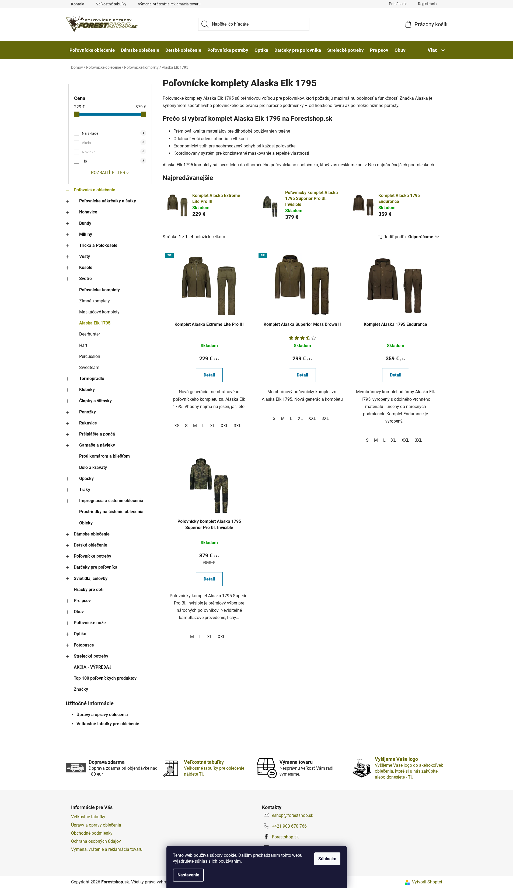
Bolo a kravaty (93, 467)
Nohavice (88, 212)
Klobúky (87, 389)
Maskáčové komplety (99, 312)
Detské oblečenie (90, 545)
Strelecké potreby (91, 656)
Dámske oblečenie (92, 534)
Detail (209, 375)
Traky (84, 489)
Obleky (86, 523)
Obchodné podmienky (92, 833)
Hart (83, 345)
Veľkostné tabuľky (111, 4)
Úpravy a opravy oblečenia (102, 714)
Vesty (84, 256)
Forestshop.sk (285, 836)
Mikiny (85, 234)
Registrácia (427, 4)
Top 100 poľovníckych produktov (105, 678)
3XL (237, 425)
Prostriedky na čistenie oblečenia (111, 511)
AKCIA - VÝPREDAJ (92, 667)
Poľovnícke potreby (92, 556)
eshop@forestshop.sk (292, 815)
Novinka (113, 152)
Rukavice (88, 423)
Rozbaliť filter (108, 172)
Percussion (89, 356)
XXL (224, 425)
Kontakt (78, 4)
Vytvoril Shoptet (427, 881)
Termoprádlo (91, 378)
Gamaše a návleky (97, 445)
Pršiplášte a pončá (97, 434)
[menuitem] (92, 50)
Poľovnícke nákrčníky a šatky (107, 200)
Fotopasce (84, 645)
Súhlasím (327, 858)
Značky (81, 689)
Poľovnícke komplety (99, 289)
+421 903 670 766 (289, 826)
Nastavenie (188, 874)
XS (177, 425)
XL (212, 425)
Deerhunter (89, 334)
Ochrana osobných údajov (96, 841)
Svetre (85, 278)
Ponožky (87, 411)
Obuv (79, 611)
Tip (113, 161)
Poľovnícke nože (90, 622)
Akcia (113, 143)
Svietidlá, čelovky (90, 578)
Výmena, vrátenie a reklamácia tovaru (169, 4)
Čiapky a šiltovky (95, 400)
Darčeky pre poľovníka (95, 567)
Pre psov (82, 600)
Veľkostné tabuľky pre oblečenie (107, 723)
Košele (85, 267)
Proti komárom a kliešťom (104, 456)
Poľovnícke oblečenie (94, 189)
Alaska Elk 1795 (94, 323)
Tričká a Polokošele (98, 245)
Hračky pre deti (88, 589)
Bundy (85, 223)
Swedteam (89, 367)
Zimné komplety (94, 300)
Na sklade (113, 133)
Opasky (86, 478)
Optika (80, 633)
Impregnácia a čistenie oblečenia (111, 500)
